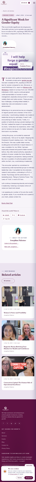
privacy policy (13, 474)
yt (15, 423)
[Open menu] (34, 3)
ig (11, 423)
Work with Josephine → (11, 246)
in (19, 423)
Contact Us (5, 445)
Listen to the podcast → (11, 243)
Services (4, 436)
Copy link (7, 218)
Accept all (29, 477)
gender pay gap (27, 80)
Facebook (22, 215)
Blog (3, 442)
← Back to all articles (8, 11)
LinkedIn (7, 215)
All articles (8, 281)
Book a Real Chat (7, 203)
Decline (20, 477)
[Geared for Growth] (4, 3)
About (3, 433)
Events (4, 439)
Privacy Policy (6, 448)
